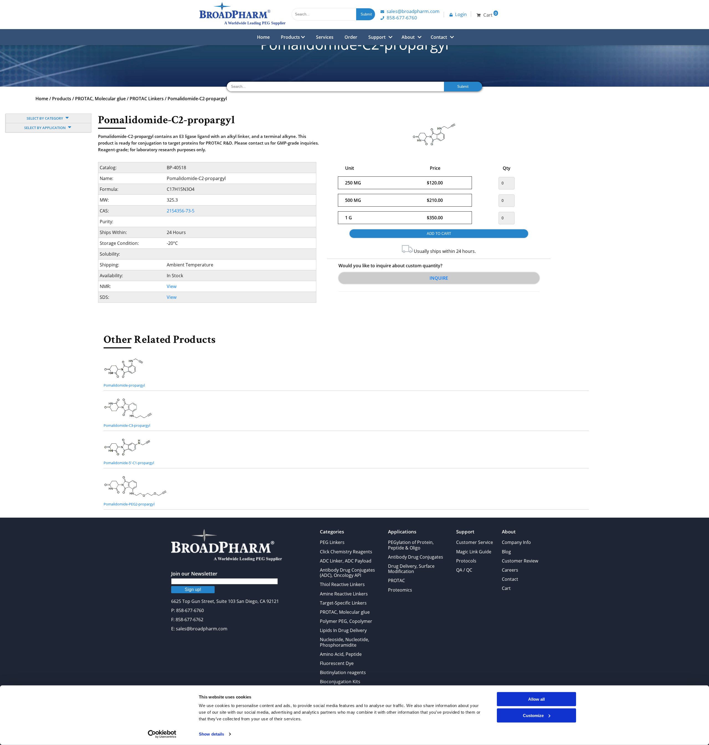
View (171, 286)
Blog (506, 552)
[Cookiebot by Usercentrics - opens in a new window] (162, 734)
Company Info (516, 542)
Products (291, 37)
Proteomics (400, 590)
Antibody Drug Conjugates (415, 557)
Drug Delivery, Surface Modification (411, 568)
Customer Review (520, 561)
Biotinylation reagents (343, 672)
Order (351, 37)
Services (324, 37)
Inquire (439, 278)
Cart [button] (490, 14)
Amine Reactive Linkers (344, 594)
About (408, 37)
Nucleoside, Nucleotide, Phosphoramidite (344, 642)
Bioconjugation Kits (340, 682)
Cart (506, 588)
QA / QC (464, 570)
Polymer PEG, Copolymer (346, 621)
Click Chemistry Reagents (346, 552)
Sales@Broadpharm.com (413, 11)
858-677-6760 (402, 17)
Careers (510, 570)
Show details (211, 734)
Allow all (536, 699)
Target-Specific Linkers (343, 603)
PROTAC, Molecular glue (100, 99)
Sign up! (193, 589)
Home (263, 37)
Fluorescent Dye (337, 663)
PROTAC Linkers (147, 99)
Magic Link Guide (473, 552)
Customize (533, 715)
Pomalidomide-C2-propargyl (197, 99)
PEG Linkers (332, 542)
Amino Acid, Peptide (341, 654)
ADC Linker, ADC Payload (345, 561)
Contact (439, 37)
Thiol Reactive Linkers (342, 584)
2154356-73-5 (180, 211)
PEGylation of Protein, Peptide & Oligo (411, 545)
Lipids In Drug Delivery (343, 630)
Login (461, 14)
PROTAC (396, 580)
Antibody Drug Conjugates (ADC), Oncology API (347, 572)
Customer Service (474, 542)
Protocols (466, 561)
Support (377, 37)
